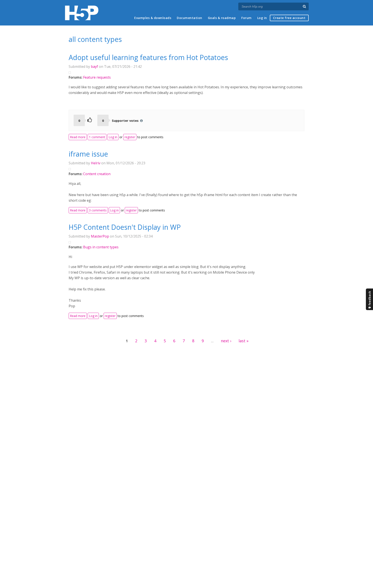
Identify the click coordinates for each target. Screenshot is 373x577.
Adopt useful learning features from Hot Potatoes (148, 57)
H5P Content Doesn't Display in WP (125, 227)
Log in (262, 18)
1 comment (97, 137)
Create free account (289, 18)
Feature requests (97, 77)
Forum (246, 18)
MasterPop (100, 236)
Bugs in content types (101, 247)
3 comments (98, 210)
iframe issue (88, 154)
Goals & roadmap (222, 18)
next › (226, 340)
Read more (78, 137)
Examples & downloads (152, 18)
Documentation (189, 18)
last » (243, 340)
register (130, 137)
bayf (94, 66)
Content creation (97, 173)
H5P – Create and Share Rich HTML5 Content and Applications (81, 13)
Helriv (95, 163)
